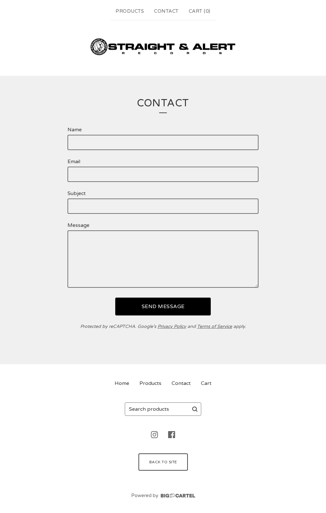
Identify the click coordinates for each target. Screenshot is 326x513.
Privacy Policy (172, 326)
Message (78, 225)
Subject (76, 193)
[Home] (163, 47)
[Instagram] (154, 435)
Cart (206, 383)
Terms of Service (214, 326)
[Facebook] (171, 435)
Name (74, 129)
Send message (163, 306)
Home (122, 383)
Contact (166, 11)
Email (73, 161)
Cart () (199, 11)
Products (130, 11)
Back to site (163, 462)
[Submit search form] (195, 409)
